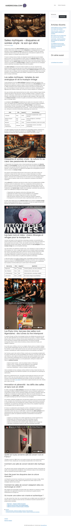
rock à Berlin (18, 379)
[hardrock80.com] (15, 5)
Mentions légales (8, 520)
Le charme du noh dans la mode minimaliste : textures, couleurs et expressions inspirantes (22, 511)
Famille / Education (61, 5)
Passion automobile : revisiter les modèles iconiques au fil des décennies (19, 510)
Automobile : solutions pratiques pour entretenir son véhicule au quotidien (58, 40)
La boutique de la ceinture (57, 62)
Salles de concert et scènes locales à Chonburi (18, 506)
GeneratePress (44, 525)
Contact (6, 518)
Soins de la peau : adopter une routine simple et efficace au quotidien (58, 32)
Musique (7, 509)
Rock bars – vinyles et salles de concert (16, 503)
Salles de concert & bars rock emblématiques (17, 505)
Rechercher (53, 14)
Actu (55, 5)
